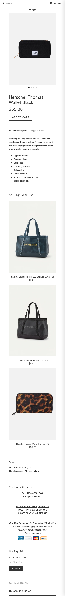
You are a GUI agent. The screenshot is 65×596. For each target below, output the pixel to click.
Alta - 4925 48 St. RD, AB (20, 467)
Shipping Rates (37, 130)
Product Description (18, 130)
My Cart (58, 3)
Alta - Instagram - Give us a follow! (24, 471)
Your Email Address (17, 557)
